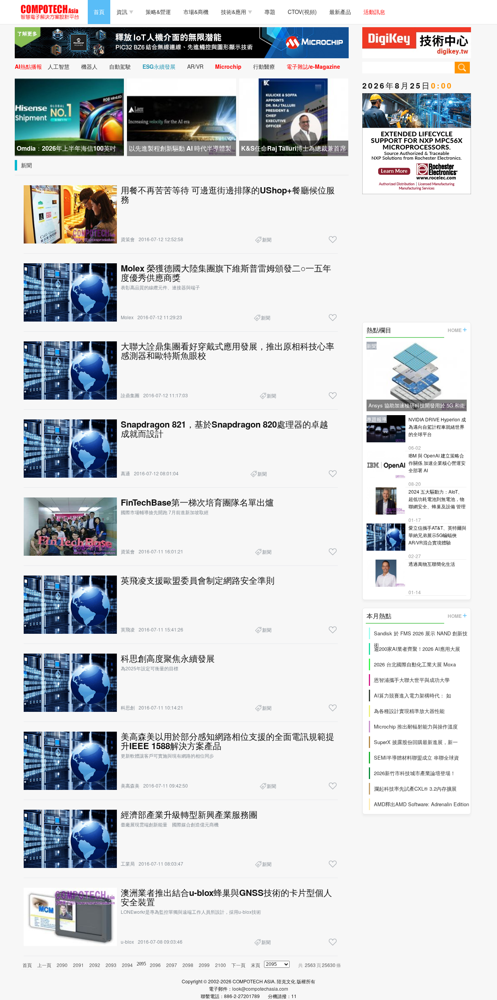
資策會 (128, 239)
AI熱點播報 (28, 66)
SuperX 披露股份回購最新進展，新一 (416, 742)
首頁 (99, 12)
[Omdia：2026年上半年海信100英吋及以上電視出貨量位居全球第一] (69, 116)
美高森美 (130, 785)
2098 (187, 965)
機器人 (89, 66)
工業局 (128, 863)
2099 (204, 965)
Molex (127, 317)
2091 (78, 965)
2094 (127, 965)
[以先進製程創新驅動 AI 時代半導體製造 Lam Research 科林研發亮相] (181, 116)
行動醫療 (264, 66)
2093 (111, 965)
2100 (220, 965)
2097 (171, 965)
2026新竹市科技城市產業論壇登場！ (414, 773)
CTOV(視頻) (302, 12)
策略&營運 (158, 12)
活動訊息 (374, 12)
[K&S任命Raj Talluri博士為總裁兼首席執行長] (293, 116)
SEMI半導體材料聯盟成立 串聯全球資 (416, 757)
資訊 (121, 12)
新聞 (26, 165)
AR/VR (195, 66)
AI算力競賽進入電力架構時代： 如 (412, 695)
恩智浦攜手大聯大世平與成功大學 (412, 679)
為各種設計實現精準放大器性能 (409, 711)
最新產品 (340, 12)
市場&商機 (196, 12)
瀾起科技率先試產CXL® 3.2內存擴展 (415, 788)
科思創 (128, 707)
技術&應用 (233, 12)
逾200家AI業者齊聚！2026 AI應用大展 (417, 648)
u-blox (127, 941)
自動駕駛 (120, 66)
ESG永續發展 (159, 66)
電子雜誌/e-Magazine (313, 66)
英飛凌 (128, 629)
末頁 (255, 965)
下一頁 (238, 965)
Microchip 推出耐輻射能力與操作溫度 (416, 726)
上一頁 (44, 965)
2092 (94, 965)
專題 (269, 12)
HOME (455, 330)
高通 (125, 473)
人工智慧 (59, 66)
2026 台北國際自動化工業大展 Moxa (415, 664)
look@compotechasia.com (260, 988)
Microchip (228, 66)
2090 (62, 965)
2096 (155, 965)
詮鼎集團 (130, 395)
